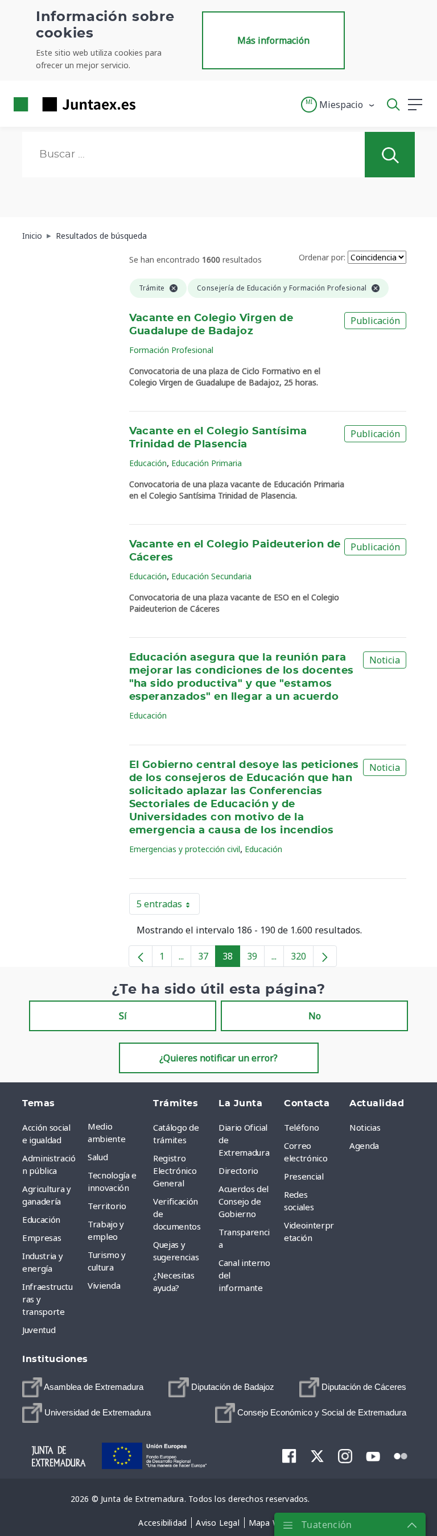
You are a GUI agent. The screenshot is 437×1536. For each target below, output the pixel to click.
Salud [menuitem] (98, 1157)
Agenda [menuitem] (364, 1145)
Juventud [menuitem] (38, 1329)
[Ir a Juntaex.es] (71, 104)
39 (256, 958)
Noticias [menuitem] (364, 1127)
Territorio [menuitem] (107, 1205)
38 (231, 958)
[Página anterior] (140, 956)
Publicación (375, 320)
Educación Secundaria (211, 576)
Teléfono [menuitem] (301, 1127)
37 (207, 958)
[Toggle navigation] (151, 104)
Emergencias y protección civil (184, 849)
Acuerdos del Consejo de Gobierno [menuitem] (243, 1201)
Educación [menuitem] (41, 1219)
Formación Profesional (171, 349)
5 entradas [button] (168, 906)
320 (302, 958)
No (314, 1016)
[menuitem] (82, 1387)
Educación (148, 463)
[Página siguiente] (325, 956)
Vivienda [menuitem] (104, 1285)
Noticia (384, 660)
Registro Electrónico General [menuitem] (174, 1170)
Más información (273, 40)
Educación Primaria (206, 463)
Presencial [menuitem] (304, 1176)
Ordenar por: (322, 257)
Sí (123, 1016)
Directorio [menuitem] (238, 1170)
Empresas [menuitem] (41, 1237)
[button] (338, 105)
